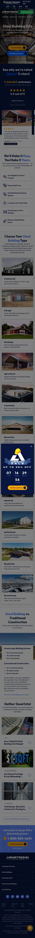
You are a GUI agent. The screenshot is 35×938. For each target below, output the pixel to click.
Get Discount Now (16, 488)
